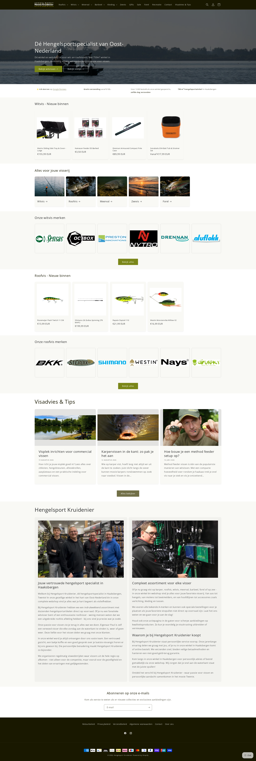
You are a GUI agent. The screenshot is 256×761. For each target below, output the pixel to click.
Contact (158, 724)
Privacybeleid (103, 724)
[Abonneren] (149, 707)
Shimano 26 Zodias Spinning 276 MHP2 (89, 321)
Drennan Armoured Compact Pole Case (127, 149)
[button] (63, 4)
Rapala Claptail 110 (121, 320)
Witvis (41, 201)
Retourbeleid (88, 724)
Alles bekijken (128, 493)
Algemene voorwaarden (141, 724)
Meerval (104, 201)
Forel (166, 201)
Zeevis (135, 201)
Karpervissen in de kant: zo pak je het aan (127, 453)
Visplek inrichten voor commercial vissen (65, 453)
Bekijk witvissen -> (48, 69)
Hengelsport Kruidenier (123, 755)
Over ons (169, 724)
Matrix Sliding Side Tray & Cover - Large (51, 149)
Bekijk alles (128, 262)
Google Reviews (59, 89)
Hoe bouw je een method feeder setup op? (189, 453)
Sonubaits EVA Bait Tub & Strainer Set (165, 149)
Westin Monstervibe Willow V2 (163, 320)
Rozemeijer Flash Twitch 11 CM (50, 320)
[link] (81, 549)
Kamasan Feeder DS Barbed (87, 148)
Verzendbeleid (120, 724)
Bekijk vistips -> (76, 69)
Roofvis (73, 201)
